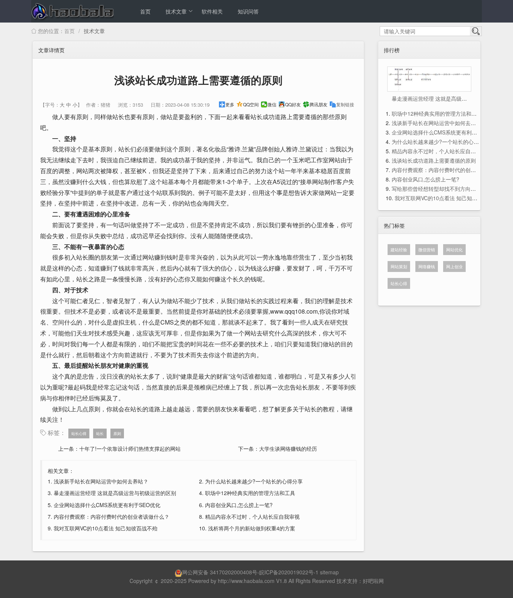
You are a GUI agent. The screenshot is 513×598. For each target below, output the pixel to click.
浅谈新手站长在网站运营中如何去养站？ (101, 481)
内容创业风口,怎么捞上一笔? (239, 505)
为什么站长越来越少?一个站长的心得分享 (254, 481)
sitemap (329, 572)
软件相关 (212, 11)
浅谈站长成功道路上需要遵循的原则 (434, 160)
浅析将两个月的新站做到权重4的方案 (251, 528)
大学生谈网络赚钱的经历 (288, 448)
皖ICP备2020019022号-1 (288, 572)
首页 (145, 11)
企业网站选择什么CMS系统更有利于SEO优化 (107, 505)
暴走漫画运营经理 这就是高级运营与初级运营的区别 (115, 493)
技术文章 (176, 11)
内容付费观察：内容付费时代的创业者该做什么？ (111, 516)
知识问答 (248, 11)
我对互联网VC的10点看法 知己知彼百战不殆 (105, 528)
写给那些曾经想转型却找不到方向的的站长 (442, 188)
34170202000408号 (233, 572)
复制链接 (345, 104)
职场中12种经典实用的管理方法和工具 (250, 493)
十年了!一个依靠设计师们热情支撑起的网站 (130, 448)
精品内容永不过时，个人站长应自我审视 (252, 516)
